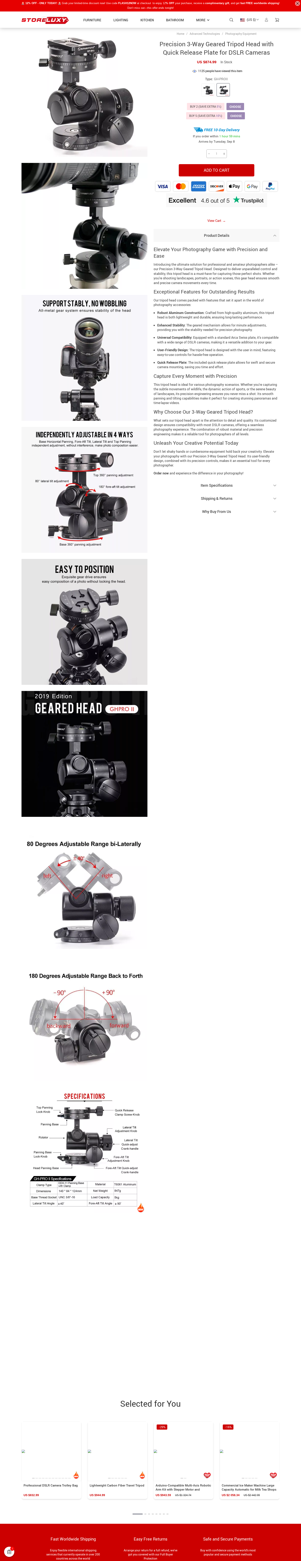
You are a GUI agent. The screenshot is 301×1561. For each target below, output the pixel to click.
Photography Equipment (241, 34)
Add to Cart (217, 170)
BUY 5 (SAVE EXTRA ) (205, 116)
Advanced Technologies (205, 34)
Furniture (92, 20)
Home (180, 34)
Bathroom (175, 20)
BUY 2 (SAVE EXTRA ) (205, 106)
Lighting (120, 20)
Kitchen (147, 20)
